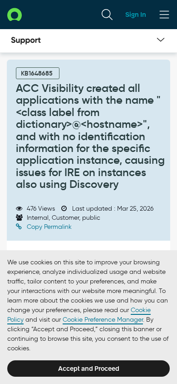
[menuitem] (107, 14)
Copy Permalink (48, 227)
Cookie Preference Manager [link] (103, 319)
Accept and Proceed (88, 368)
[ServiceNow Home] (14, 14)
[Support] (26, 40)
